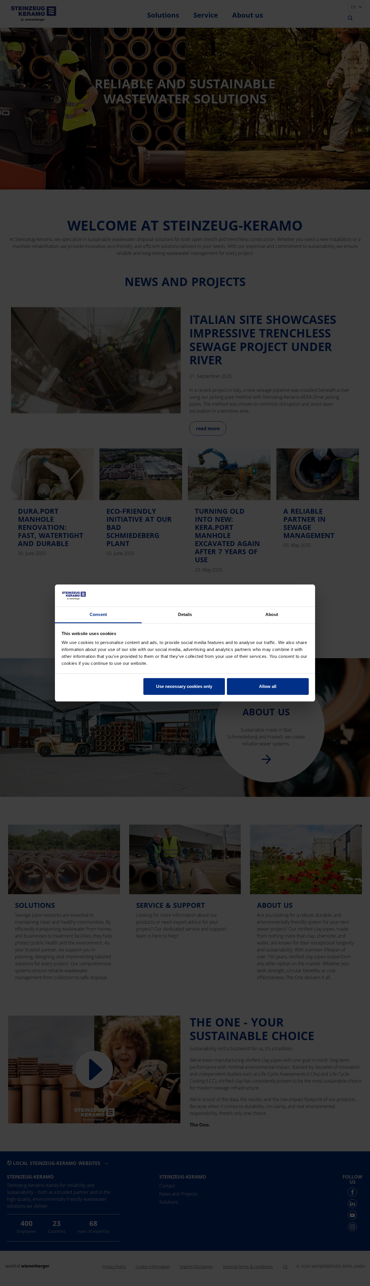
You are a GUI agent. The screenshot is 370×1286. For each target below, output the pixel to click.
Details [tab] (185, 614)
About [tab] (271, 614)
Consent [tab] (98, 614)
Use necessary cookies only (184, 686)
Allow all (267, 686)
